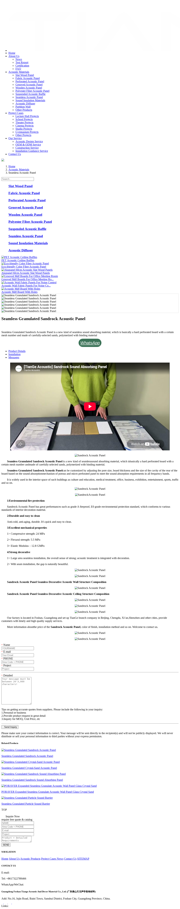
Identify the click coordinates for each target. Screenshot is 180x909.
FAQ (18, 68)
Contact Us (14, 154)
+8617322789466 (16, 4)
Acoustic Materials (18, 71)
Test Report (21, 62)
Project (6, 665)
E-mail (6, 651)
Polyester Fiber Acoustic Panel (32, 90)
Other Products (23, 109)
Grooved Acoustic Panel (29, 84)
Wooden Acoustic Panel (28, 87)
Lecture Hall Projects (27, 116)
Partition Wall (23, 106)
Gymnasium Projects (26, 131)
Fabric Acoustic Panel (27, 78)
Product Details (16, 351)
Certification (22, 65)
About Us (13, 56)
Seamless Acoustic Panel (29, 97)
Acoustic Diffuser (25, 103)
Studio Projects (23, 128)
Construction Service (27, 147)
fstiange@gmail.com (16, 7)
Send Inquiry (10, 727)
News (18, 59)
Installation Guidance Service (31, 150)
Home (11, 52)
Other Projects (23, 135)
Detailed (7, 675)
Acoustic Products (30, 858)
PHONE (7, 658)
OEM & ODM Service (28, 144)
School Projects (24, 119)
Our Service (15, 138)
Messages (13, 357)
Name (5, 644)
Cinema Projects (24, 125)
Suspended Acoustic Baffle (30, 94)
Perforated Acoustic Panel (29, 81)
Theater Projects (24, 122)
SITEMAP (83, 858)
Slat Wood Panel (24, 75)
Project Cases (15, 112)
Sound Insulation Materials (30, 100)
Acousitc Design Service (29, 141)
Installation (14, 354)
